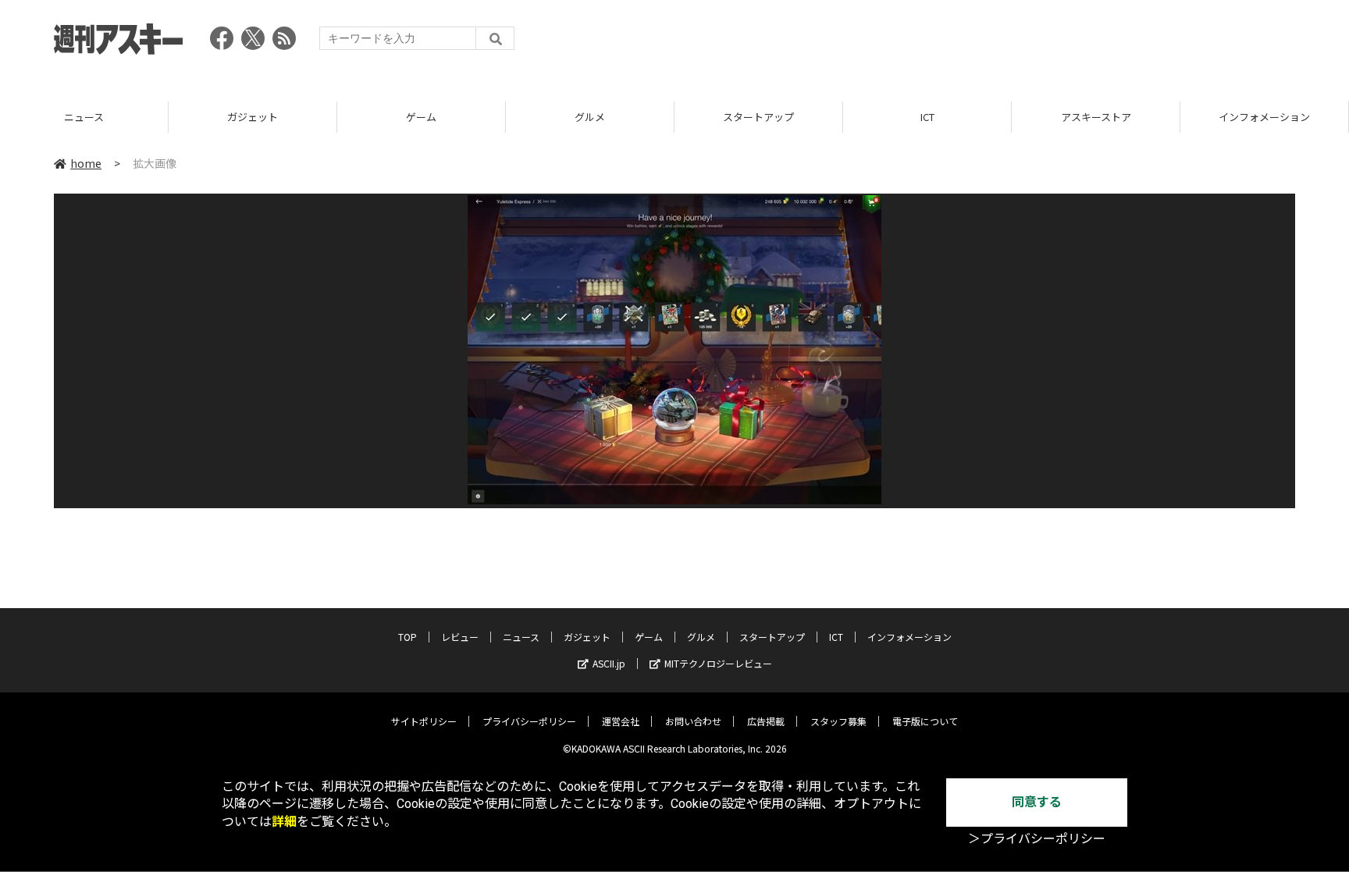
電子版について (925, 721)
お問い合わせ (693, 721)
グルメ (437, 116)
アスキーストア (943, 116)
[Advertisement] (1011, 43)
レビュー (460, 636)
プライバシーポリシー (529, 721)
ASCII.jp (609, 663)
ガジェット (99, 116)
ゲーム (268, 116)
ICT (774, 116)
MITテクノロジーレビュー (718, 663)
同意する (1037, 802)
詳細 (284, 821)
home (85, 163)
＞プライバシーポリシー (1036, 838)
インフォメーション (1111, 116)
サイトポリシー (424, 721)
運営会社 (620, 721)
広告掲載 (766, 721)
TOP (407, 636)
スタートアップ (605, 116)
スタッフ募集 (838, 721)
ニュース (521, 636)
